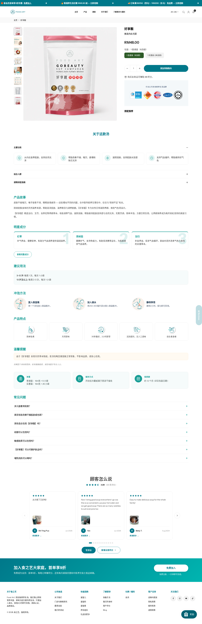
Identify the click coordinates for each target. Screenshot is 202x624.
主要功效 (18, 147)
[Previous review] (25, 515)
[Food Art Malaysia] (18, 11)
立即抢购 (86, 3)
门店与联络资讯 (61, 601)
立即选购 (171, 3)
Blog (105, 610)
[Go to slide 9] (106, 542)
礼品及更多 (85, 614)
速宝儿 (83, 597)
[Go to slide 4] (97, 542)
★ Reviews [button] (199, 315)
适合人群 (18, 174)
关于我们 (104, 12)
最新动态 (58, 606)
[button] (110, 74)
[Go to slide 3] (95, 542)
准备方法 (106, 597)
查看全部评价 (107, 550)
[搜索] (183, 12)
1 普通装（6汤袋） (134, 55)
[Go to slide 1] (90, 542)
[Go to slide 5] (99, 542)
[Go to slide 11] (110, 542)
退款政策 (152, 610)
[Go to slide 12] (112, 542)
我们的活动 (59, 610)
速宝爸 (83, 606)
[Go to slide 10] (108, 542)
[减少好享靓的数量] (127, 68)
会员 (127, 597)
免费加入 (171, 568)
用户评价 (106, 606)
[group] (70, 74)
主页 (76, 12)
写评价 (89, 550)
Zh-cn (174, 12)
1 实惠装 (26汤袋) (155, 55)
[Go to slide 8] (104, 542)
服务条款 (152, 606)
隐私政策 (152, 601)
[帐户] (188, 12)
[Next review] (177, 515)
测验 (94, 12)
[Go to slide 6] (101, 542)
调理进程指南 (19, 182)
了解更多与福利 (119, 12)
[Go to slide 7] (102, 542)
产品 (85, 12)
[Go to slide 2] (93, 542)
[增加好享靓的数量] (139, 68)
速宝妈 (83, 601)
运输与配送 (152, 597)
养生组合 (84, 610)
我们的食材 (107, 601)
